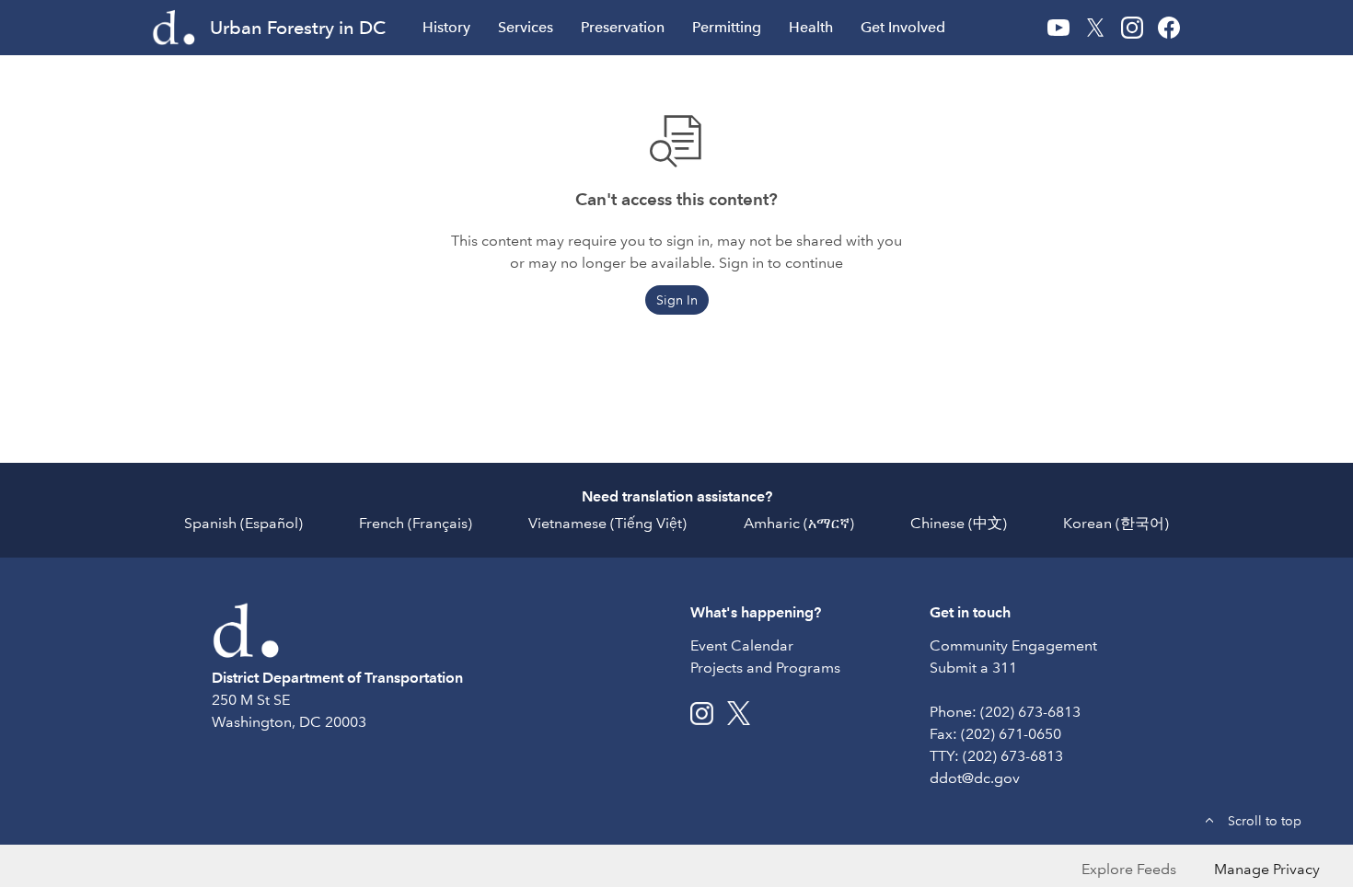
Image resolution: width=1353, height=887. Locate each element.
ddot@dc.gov (975, 778)
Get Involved (903, 27)
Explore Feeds (1128, 869)
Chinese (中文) (958, 523)
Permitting (726, 27)
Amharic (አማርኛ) (799, 523)
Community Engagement (1013, 645)
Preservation (623, 27)
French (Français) (415, 523)
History (446, 27)
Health (811, 27)
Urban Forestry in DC (298, 28)
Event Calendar (741, 645)
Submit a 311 (973, 667)
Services (525, 27)
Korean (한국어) (1116, 523)
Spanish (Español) (243, 523)
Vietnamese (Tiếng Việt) (607, 523)
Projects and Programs (765, 667)
